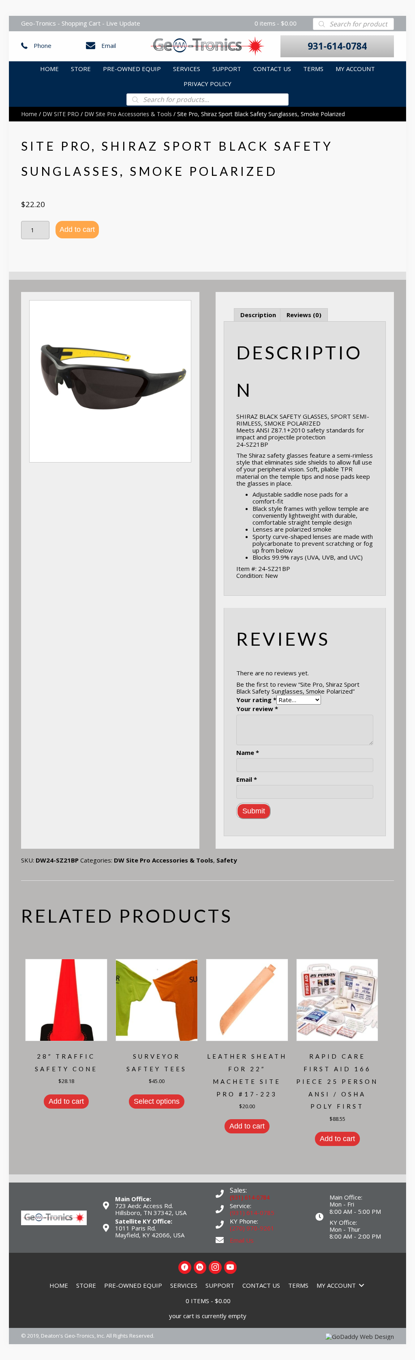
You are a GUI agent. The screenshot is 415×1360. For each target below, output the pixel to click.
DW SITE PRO (61, 114)
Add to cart (77, 229)
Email (108, 45)
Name (247, 752)
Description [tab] (258, 315)
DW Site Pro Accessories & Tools (128, 114)
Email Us (242, 1240)
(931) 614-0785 (252, 1213)
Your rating (256, 699)
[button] (337, 46)
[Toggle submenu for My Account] (361, 1285)
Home (29, 114)
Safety (226, 860)
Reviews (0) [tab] (304, 315)
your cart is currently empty (207, 1316)
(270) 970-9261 (252, 1228)
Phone (42, 45)
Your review (257, 708)
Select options (157, 1101)
